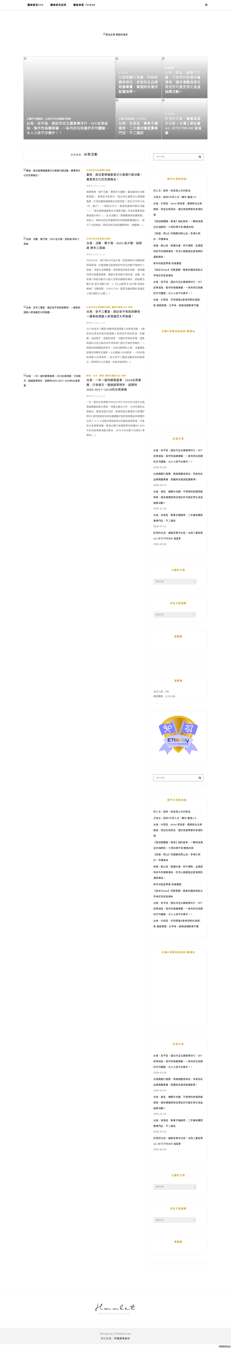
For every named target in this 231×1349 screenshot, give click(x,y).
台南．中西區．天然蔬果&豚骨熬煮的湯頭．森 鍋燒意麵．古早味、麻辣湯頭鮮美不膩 (177, 302)
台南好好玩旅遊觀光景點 (98, 170)
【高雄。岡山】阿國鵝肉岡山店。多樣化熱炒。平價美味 (176, 236)
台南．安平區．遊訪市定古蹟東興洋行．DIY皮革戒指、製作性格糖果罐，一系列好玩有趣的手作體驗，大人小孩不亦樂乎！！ (178, 288)
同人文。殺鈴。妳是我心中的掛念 (171, 190)
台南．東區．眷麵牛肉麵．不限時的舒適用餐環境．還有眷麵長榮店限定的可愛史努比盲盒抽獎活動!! (178, 497)
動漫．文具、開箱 (95, 376)
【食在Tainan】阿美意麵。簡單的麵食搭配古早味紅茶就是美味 (178, 272)
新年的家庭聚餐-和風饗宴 (167, 263)
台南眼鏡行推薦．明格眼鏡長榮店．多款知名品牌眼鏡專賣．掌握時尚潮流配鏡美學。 (178, 476)
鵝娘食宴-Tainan (84, 4)
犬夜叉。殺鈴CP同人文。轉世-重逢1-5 (174, 197)
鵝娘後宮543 (36, 4)
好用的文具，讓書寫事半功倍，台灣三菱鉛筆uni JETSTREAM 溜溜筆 (178, 535)
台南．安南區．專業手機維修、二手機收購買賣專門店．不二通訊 (178, 518)
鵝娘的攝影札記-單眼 (122, 307)
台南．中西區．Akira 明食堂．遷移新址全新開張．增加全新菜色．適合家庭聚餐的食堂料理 (178, 209)
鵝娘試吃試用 (58, 4)
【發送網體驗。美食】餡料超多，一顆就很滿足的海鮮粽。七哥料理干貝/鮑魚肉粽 (178, 224)
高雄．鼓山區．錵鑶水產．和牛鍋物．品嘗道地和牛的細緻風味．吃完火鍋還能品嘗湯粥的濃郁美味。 (178, 251)
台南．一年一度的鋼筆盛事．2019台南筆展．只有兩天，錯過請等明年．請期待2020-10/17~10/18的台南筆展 (113, 385)
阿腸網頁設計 (122, 1338)
